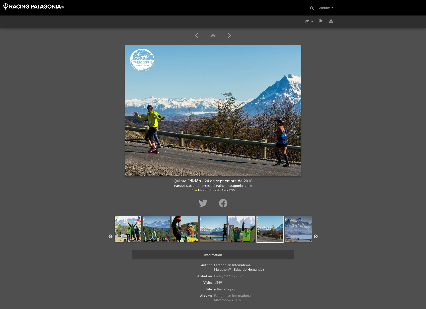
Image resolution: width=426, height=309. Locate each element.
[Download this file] (331, 20)
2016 (238, 300)
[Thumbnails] (213, 35)
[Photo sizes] (309, 21)
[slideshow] (321, 20)
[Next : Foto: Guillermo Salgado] (229, 35)
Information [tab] (213, 255)
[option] (128, 236)
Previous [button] (110, 236)
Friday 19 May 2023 (229, 276)
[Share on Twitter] (204, 203)
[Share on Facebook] (223, 203)
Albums (325, 8)
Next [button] (316, 236)
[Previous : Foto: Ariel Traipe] (197, 35)
